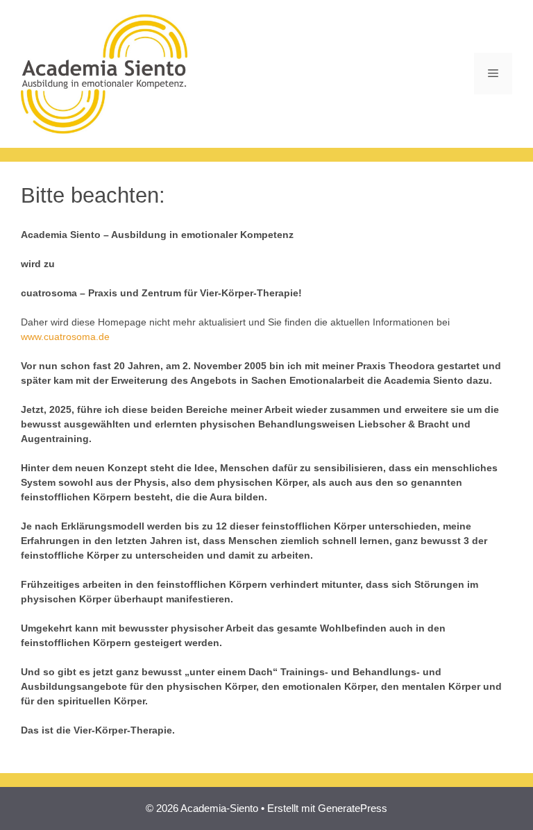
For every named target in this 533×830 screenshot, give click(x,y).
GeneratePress (352, 808)
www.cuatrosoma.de (65, 336)
